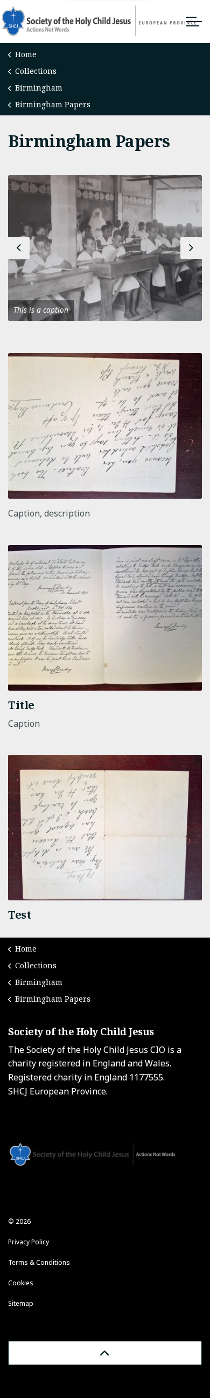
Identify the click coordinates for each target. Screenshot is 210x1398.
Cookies (20, 1282)
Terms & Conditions (39, 1262)
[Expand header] (194, 21)
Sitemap (20, 1303)
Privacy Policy (28, 1242)
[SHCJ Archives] (105, 21)
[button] (105, 248)
